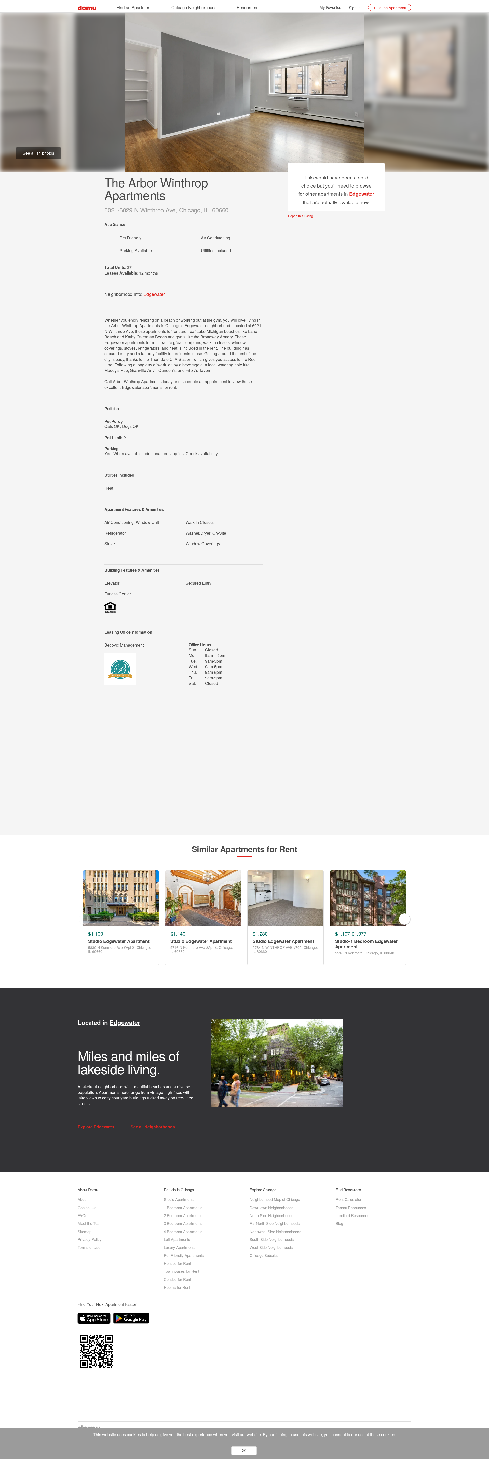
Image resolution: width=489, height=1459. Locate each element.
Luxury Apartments (180, 1247)
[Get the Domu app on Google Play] (132, 1319)
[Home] (87, 7)
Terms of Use (89, 1247)
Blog (339, 1223)
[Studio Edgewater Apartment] (121, 898)
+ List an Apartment (389, 7)
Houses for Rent (177, 1263)
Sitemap (84, 1231)
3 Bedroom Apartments (183, 1223)
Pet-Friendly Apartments (184, 1255)
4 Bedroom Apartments (183, 1231)
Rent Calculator (348, 1199)
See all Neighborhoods (153, 1127)
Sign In (354, 7)
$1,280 (260, 933)
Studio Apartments (179, 1199)
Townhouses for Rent (181, 1271)
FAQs (82, 1215)
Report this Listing (300, 216)
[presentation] (84, 919)
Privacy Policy (90, 1239)
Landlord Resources (352, 1215)
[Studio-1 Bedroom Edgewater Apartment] (368, 898)
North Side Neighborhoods (271, 1215)
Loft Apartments (177, 1239)
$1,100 (95, 933)
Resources (247, 7)
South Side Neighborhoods (272, 1239)
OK (244, 1450)
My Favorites (330, 7)
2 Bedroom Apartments (183, 1215)
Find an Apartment (134, 7)
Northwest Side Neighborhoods (275, 1231)
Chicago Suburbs (264, 1255)
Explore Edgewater (96, 1127)
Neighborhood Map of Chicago (275, 1199)
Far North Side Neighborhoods (275, 1223)
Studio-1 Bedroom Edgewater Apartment (366, 944)
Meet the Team (90, 1223)
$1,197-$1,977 (350, 933)
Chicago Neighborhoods (194, 7)
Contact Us (87, 1207)
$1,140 (177, 933)
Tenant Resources (351, 1207)
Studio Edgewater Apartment (119, 941)
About (82, 1199)
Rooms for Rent (177, 1287)
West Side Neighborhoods (271, 1247)
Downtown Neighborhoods (271, 1207)
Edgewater (154, 294)
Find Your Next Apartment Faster (106, 1304)
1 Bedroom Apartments (183, 1207)
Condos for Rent (177, 1279)
